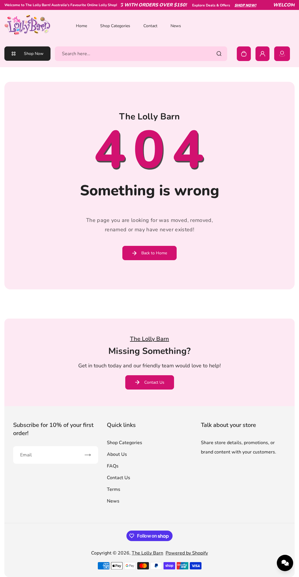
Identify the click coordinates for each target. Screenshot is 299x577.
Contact (150, 26)
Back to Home (154, 253)
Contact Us (154, 382)
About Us (117, 454)
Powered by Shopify (187, 553)
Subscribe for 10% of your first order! (53, 429)
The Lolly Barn (147, 553)
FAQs (113, 466)
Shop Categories (115, 26)
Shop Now (34, 53)
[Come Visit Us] (282, 53)
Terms (113, 489)
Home (81, 26)
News (176, 26)
